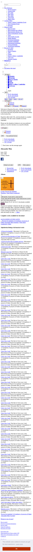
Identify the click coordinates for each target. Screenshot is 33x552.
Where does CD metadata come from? (9, 534)
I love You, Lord (5, 258)
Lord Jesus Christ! (6, 485)
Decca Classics (12, 51)
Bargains (10, 25)
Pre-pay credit (4, 525)
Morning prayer (5, 509)
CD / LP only (11, 97)
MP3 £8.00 (4, 197)
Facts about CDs (4, 531)
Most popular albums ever (15, 32)
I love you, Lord (5, 264)
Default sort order (8, 165)
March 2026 (11, 19)
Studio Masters (12, 38)
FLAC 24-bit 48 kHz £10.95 (8, 198)
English (8, 106)
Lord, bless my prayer (7, 497)
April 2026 (11, 17)
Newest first (10, 168)
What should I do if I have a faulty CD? (10, 533)
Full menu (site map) (10, 68)
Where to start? (8, 27)
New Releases (8, 8)
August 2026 (11, 11)
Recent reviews (12, 9)
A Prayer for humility (7, 231)
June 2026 (10, 14)
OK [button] (16, 549)
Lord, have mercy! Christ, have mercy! (12, 502)
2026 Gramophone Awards (15, 33)
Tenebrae (3, 193)
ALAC (15, 99)
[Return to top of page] (7, 519)
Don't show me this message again (12, 145)
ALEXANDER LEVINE (10, 219)
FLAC (10, 99)
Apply (9, 90)
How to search (4, 522)
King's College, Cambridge (15, 56)
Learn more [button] (19, 544)
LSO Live (10, 57)
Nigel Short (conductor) (13, 193)
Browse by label (8, 48)
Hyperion (10, 49)
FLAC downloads (13, 94)
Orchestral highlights (13, 40)
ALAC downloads (13, 96)
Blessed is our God (6, 252)
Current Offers (8, 20)
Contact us (3, 536)
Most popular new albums (15, 30)
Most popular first (12, 169)
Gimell (10, 54)
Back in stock (11, 28)
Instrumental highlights (14, 43)
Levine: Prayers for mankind (9, 191)
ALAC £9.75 (19, 197)
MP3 (6, 92)
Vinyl (9, 35)
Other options (26, 165)
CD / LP (20, 99)
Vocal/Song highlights (14, 46)
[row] (16, 195)
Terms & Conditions (5, 527)
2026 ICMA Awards (13, 36)
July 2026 (10, 12)
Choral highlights (12, 44)
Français (11, 102)
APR (9, 52)
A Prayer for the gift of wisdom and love (12, 241)
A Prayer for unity (6, 246)
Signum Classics (12, 59)
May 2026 (10, 16)
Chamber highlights (13, 41)
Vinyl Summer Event (13, 24)
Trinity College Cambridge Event (17, 22)
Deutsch (11, 104)
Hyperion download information (8, 523)
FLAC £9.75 (11, 197)
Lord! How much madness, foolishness (12, 490)
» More (18, 212)
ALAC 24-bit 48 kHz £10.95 (24, 198)
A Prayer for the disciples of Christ (10, 236)
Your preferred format (11, 136)
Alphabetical (10, 171)
